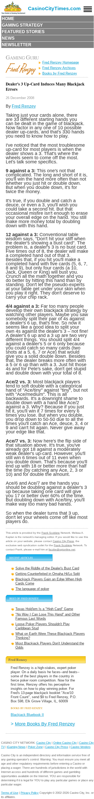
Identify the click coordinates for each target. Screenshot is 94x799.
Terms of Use (9, 792)
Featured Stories (23, 31)
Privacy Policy (30, 792)
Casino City (43, 742)
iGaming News (16, 746)
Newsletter (16, 44)
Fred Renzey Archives (59, 68)
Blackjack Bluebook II (27, 715)
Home (8, 18)
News (8, 38)
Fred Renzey (24, 106)
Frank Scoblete (51, 532)
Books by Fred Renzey (59, 73)
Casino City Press (63, 541)
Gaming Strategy (22, 25)
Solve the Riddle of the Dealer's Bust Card (47, 568)
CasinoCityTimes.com (54, 8)
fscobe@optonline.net (62, 549)
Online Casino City (65, 742)
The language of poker (32, 589)
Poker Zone (35, 746)
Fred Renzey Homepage (60, 62)
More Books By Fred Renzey (45, 724)
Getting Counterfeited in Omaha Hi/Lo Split (47, 574)
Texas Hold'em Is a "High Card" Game (44, 609)
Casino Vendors (80, 746)
